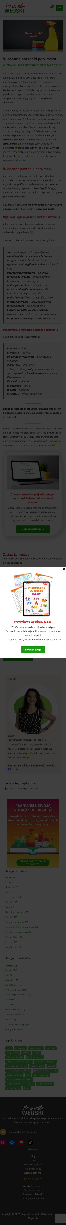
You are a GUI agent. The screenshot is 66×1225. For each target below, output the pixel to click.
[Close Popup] (64, 569)
